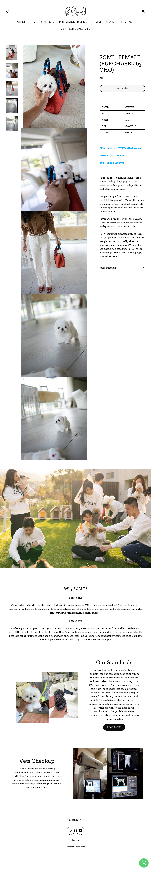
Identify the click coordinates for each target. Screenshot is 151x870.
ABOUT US (24, 22)
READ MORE (114, 727)
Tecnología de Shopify (75, 847)
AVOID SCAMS (106, 22)
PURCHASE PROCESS (74, 22)
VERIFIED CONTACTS (75, 28)
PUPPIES (45, 22)
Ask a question (108, 267)
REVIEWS (127, 22)
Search (75, 840)
